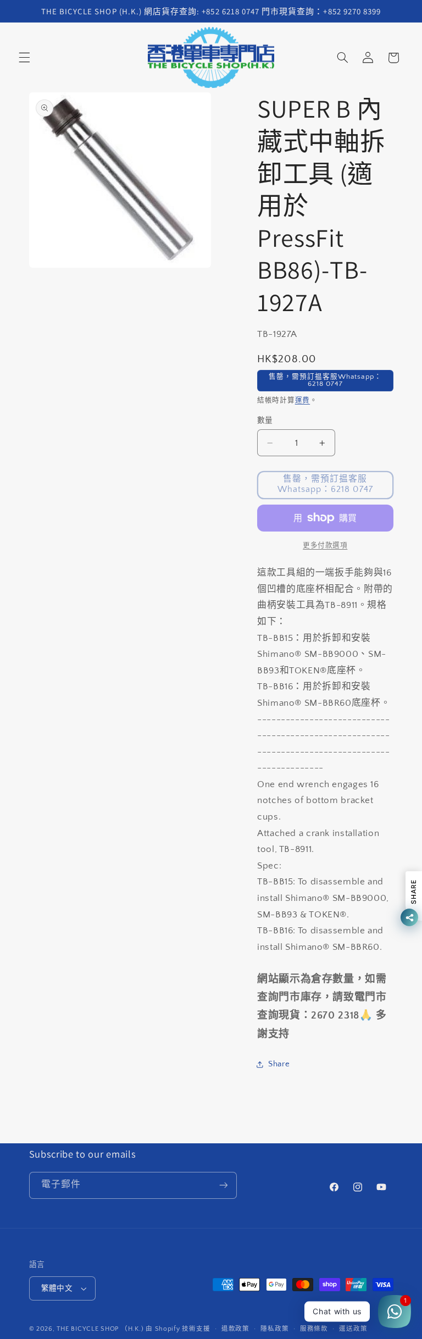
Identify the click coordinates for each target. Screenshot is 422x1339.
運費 (302, 400)
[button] (24, 57)
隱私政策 (274, 1328)
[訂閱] (223, 1185)
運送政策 (353, 1328)
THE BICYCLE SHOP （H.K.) (101, 1328)
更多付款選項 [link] (325, 545)
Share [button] (279, 1064)
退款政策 (235, 1328)
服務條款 (314, 1328)
